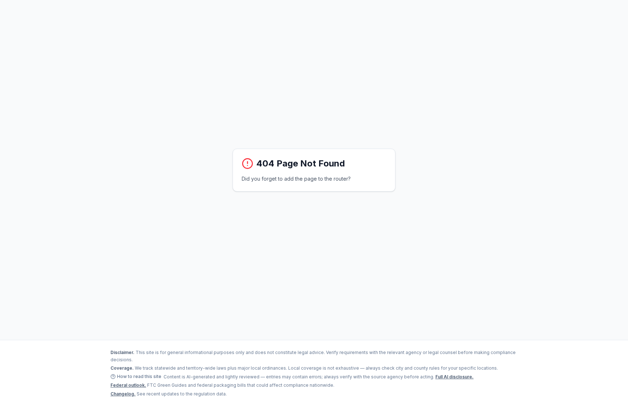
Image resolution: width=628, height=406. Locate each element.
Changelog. (123, 394)
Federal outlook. (128, 385)
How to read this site (139, 376)
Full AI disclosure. (454, 376)
